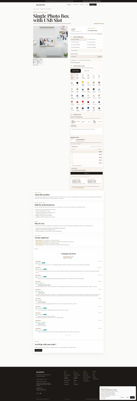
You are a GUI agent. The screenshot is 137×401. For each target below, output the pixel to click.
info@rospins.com (39, 388)
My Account (93, 4)
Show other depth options (75, 62)
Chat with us (38, 350)
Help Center (76, 373)
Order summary (74, 168)
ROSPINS (40, 372)
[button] (96, 23)
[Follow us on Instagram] (37, 393)
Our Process (82, 4)
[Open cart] (99, 4)
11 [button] (69, 335)
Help (87, 4)
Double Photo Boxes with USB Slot (43, 241)
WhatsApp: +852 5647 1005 (41, 389)
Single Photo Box (39, 240)
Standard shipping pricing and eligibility (78, 170)
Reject (127, 397)
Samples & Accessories (66, 378)
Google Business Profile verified (41, 381)
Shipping (75, 380)
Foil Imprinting (76, 384)
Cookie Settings (67, 399)
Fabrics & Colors (67, 380)
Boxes (65, 373)
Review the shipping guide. (79, 187)
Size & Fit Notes (74, 50)
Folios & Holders (67, 375)
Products (69, 4)
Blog (93, 375)
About (94, 373)
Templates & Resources (76, 378)
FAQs (74, 382)
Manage (122, 397)
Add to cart (86, 173)
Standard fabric (75, 70)
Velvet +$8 (86, 70)
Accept (132, 397)
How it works (73, 125)
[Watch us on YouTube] (40, 393)
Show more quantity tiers (77, 165)
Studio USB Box (39, 243)
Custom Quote (85, 375)
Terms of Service (86, 380)
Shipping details (99, 33)
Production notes (73, 126)
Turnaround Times (77, 375)
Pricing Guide (75, 4)
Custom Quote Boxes (40, 244)
